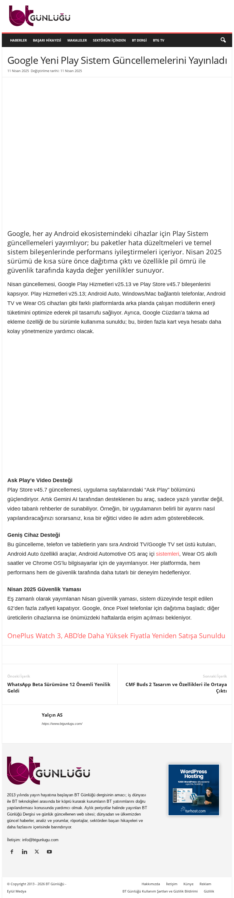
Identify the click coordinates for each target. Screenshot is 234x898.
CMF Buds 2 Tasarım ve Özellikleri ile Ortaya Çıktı (176, 687)
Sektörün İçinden (109, 40)
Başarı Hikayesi (47, 40)
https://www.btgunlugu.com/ (62, 723)
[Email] (111, 655)
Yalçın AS (52, 715)
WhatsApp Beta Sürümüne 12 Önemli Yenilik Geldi (58, 687)
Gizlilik (209, 891)
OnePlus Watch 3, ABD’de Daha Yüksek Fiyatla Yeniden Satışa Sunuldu (116, 635)
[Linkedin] (13, 655)
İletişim (171, 884)
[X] (27, 655)
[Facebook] (41, 655)
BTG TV (158, 40)
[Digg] (69, 655)
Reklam (205, 884)
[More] (125, 655)
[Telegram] (97, 655)
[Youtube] (50, 852)
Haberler (18, 40)
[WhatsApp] (83, 655)
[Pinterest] (55, 655)
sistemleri (167, 554)
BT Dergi (139, 40)
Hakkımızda (151, 884)
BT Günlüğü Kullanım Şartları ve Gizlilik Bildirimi (160, 891)
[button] (223, 40)
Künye (188, 884)
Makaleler (77, 40)
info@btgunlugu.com (40, 840)
